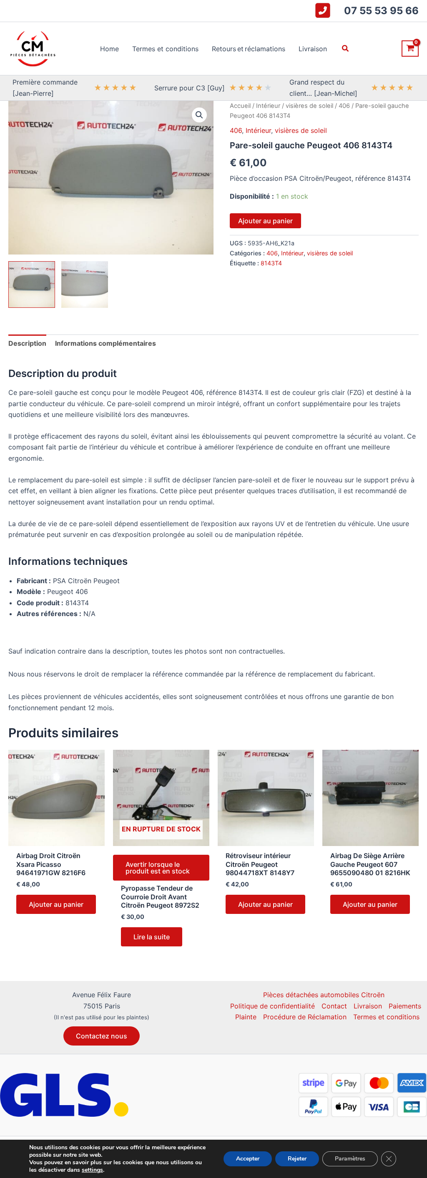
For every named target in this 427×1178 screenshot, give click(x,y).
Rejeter (297, 1159)
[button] (345, 48)
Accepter (247, 1159)
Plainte (245, 1017)
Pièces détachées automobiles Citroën (323, 995)
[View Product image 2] (84, 284)
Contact (334, 1006)
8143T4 (271, 263)
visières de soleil (309, 106)
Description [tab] (27, 343)
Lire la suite (151, 937)
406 (344, 106)
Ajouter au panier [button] (56, 904)
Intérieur (268, 106)
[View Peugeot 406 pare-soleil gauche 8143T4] (31, 284)
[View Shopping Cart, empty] (410, 48)
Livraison (368, 1006)
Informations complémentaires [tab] (105, 343)
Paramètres (350, 1159)
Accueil (240, 106)
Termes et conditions (386, 1017)
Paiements (405, 1006)
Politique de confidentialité (272, 1006)
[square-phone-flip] (322, 10)
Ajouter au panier (265, 221)
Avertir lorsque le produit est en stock (158, 867)
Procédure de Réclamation (305, 1017)
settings (92, 1170)
